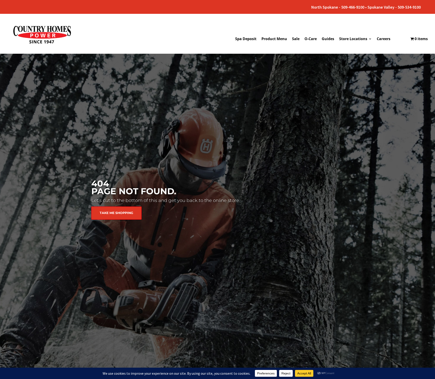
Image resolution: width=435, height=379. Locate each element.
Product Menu (274, 39)
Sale (296, 39)
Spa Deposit (245, 39)
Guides (328, 39)
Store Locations (353, 39)
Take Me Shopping (116, 213)
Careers (383, 39)
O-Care (310, 39)
